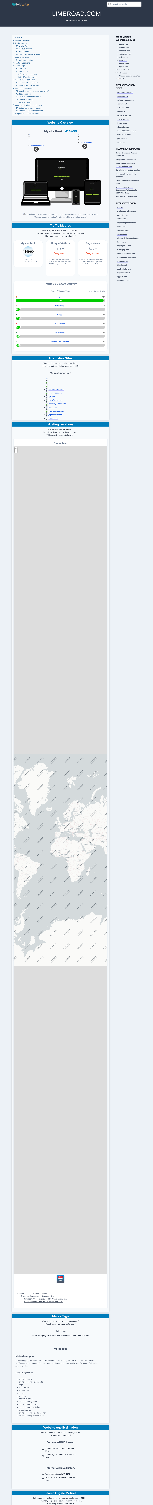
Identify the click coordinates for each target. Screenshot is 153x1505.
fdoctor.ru (121, 111)
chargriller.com (123, 119)
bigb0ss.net (122, 265)
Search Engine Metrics (24, 88)
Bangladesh (60, 324)
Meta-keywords (30, 77)
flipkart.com (123, 66)
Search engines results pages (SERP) (34, 91)
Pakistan (60, 315)
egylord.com (122, 277)
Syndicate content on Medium (128, 170)
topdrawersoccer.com (126, 253)
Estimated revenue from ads (30, 108)
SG (60, 1281)
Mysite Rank (24, 46)
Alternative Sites (22, 57)
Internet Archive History (29, 85)
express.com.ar (123, 273)
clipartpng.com (123, 250)
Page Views (24, 52)
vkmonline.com (123, 108)
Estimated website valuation (31, 111)
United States (60, 306)
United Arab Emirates (60, 342)
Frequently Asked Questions (27, 114)
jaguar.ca (120, 142)
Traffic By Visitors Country (30, 54)
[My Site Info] (21, 4)
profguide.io (122, 139)
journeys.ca (122, 123)
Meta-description (30, 74)
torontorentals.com (125, 92)
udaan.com (53, 418)
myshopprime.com (56, 411)
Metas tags (24, 71)
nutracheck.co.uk (124, 135)
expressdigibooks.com (126, 223)
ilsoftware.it (122, 104)
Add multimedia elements (126, 197)
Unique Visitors (25, 49)
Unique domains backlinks (30, 97)
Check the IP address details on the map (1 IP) (43, 1302)
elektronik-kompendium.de (128, 238)
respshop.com (123, 230)
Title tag (22, 68)
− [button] (16, 451)
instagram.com (125, 54)
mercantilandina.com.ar (126, 131)
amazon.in (123, 60)
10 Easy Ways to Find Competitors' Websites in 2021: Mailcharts (126, 190)
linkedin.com (124, 70)
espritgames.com (124, 246)
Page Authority (25, 102)
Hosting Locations (22, 63)
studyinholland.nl (124, 269)
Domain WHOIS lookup (28, 83)
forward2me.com (124, 115)
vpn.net (120, 207)
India (59, 297)
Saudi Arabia (60, 333)
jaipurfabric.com (55, 415)
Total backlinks (25, 94)
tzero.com (121, 226)
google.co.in (124, 63)
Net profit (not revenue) (126, 159)
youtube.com (124, 48)
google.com (123, 44)
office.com (123, 73)
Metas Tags (20, 66)
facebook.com (124, 51)
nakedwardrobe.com (125, 100)
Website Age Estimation (25, 80)
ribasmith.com (123, 127)
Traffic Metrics (21, 43)
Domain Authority (26, 100)
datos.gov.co (122, 261)
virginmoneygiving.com (126, 211)
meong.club (122, 234)
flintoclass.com (123, 280)
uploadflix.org (122, 96)
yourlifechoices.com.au (126, 257)
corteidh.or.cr (122, 215)
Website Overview (22, 40)
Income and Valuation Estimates (28, 105)
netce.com (121, 219)
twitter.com (123, 57)
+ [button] (16, 448)
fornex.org (121, 242)
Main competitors (26, 60)
